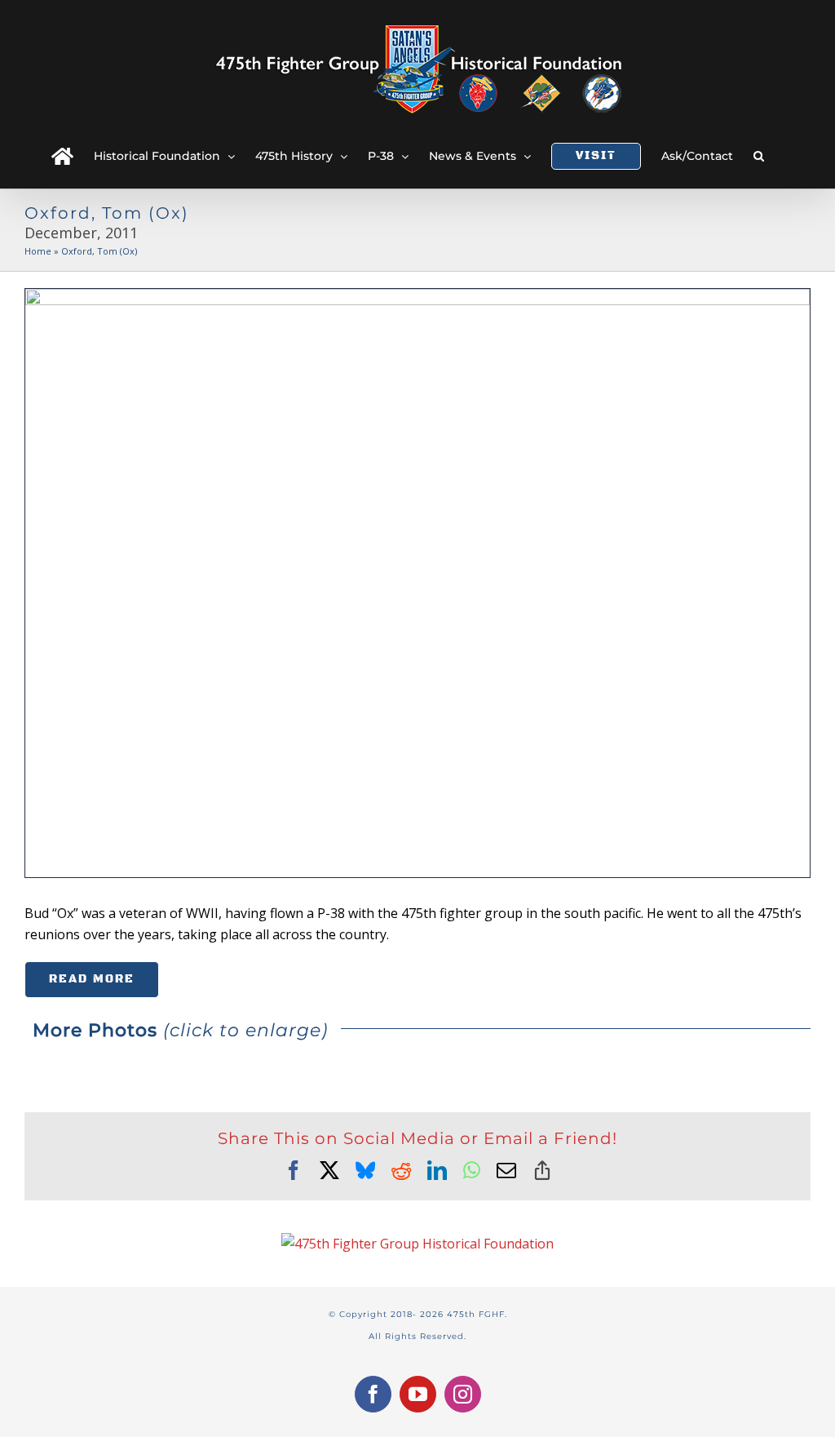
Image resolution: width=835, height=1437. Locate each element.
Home (37, 251)
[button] (758, 156)
